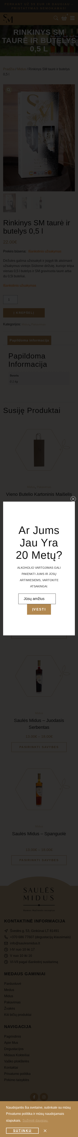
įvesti (39, 609)
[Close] (73, 499)
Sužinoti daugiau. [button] (35, 1120)
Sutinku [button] (22, 1130)
